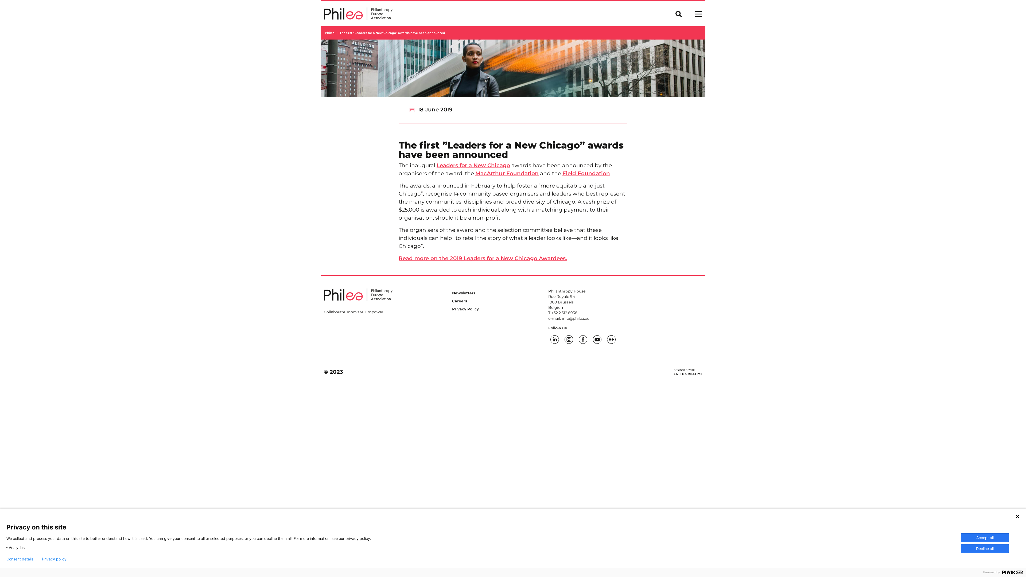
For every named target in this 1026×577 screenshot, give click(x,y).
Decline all (985, 548)
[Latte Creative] (688, 372)
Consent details (19, 559)
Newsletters (463, 293)
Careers (459, 301)
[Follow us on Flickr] (611, 339)
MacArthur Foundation (507, 173)
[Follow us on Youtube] (597, 339)
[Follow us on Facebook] (583, 339)
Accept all (985, 537)
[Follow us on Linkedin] (554, 339)
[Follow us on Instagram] (568, 339)
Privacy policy (54, 559)
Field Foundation (586, 173)
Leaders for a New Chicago (473, 165)
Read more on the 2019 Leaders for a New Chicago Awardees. (483, 258)
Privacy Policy (465, 309)
